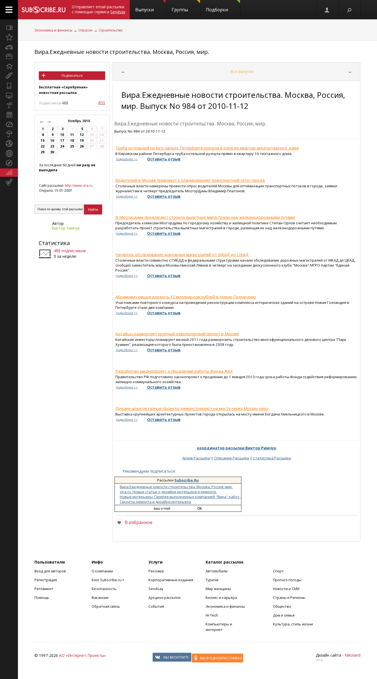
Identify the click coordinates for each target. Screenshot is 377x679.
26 (82, 146)
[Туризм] (9, 163)
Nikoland (352, 655)
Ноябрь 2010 (79, 121)
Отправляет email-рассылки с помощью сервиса (98, 9)
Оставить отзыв (163, 159)
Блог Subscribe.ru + (108, 579)
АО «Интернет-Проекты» (82, 655)
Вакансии (100, 597)
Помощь (41, 597)
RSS (101, 102)
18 (72, 140)
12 (82, 134)
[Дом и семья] (9, 66)
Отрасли (85, 30)
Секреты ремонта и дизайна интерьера (155, 501)
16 (52, 140)
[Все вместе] (9, 27)
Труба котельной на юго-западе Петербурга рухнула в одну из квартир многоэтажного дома (207, 148)
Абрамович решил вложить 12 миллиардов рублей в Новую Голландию (185, 296)
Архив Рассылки (196, 458)
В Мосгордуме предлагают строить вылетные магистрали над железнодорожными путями (205, 217)
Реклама (156, 571)
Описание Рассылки (231, 458)
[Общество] (9, 124)
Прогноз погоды (287, 579)
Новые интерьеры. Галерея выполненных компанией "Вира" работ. (180, 496)
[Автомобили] (9, 47)
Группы (180, 10)
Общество (282, 606)
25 (72, 146)
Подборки (217, 10)
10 (62, 134)
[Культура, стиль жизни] (9, 105)
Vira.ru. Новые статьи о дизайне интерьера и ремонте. (168, 491)
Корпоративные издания (170, 579)
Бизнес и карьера (221, 597)
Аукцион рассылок (164, 597)
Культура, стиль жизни (293, 624)
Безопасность (104, 588)
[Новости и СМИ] (9, 114)
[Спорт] (9, 144)
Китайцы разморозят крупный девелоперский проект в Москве (177, 333)
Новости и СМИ (286, 588)
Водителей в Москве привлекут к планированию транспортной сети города (190, 180)
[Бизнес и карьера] (9, 56)
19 (82, 140)
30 (52, 152)
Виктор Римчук (66, 228)
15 (42, 140)
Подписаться (72, 75)
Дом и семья (283, 615)
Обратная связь (106, 606)
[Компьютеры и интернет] (9, 95)
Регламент (43, 588)
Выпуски (144, 10)
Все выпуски (242, 71)
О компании (102, 571)
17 (62, 140)
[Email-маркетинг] (9, 182)
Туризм (212, 579)
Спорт (278, 571)
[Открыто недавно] (9, 37)
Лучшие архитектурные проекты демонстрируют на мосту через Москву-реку (191, 408)
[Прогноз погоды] (9, 134)
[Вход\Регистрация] (327, 9)
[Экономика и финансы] (9, 173)
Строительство (111, 30)
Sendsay (155, 588)
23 (52, 146)
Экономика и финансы (53, 30)
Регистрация (45, 579)
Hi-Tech (212, 615)
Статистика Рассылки (272, 458)
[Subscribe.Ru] (43, 9)
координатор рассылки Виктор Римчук (236, 448)
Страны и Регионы (289, 597)
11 (72, 134)
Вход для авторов (50, 571)
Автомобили (216, 571)
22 (42, 146)
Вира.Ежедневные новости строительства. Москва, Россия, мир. (121, 52)
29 (42, 152)
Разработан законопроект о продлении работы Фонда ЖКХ (174, 371)
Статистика (54, 243)
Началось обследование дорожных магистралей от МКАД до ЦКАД (181, 254)
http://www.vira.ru (78, 185)
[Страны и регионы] (9, 153)
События (156, 606)
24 (62, 146)
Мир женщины (218, 588)
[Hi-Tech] (9, 85)
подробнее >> (127, 159)
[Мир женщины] (9, 76)
